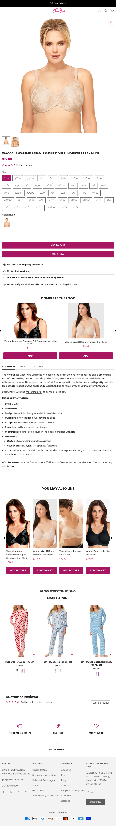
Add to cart (58, 245)
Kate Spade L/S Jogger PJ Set (19, 662)
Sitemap (65, 800)
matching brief (34, 392)
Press (64, 775)
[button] (9, 165)
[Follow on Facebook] (3, 791)
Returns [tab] (38, 366)
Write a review (101, 703)
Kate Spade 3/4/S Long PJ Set (58, 662)
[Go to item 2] (15, 142)
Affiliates (66, 795)
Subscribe (95, 801)
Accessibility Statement (45, 795)
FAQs (35, 785)
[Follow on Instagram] (18, 791)
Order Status (39, 770)
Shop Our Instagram (72, 790)
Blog (63, 780)
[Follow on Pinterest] (25, 791)
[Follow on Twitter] (10, 791)
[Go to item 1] (6, 140)
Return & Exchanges (43, 780)
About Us (66, 770)
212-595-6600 (10, 785)
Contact (65, 785)
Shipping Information (44, 775)
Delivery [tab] (24, 366)
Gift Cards (38, 790)
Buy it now (58, 253)
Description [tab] (8, 366)
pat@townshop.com (13, 779)
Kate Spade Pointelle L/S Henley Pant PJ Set (96, 663)
